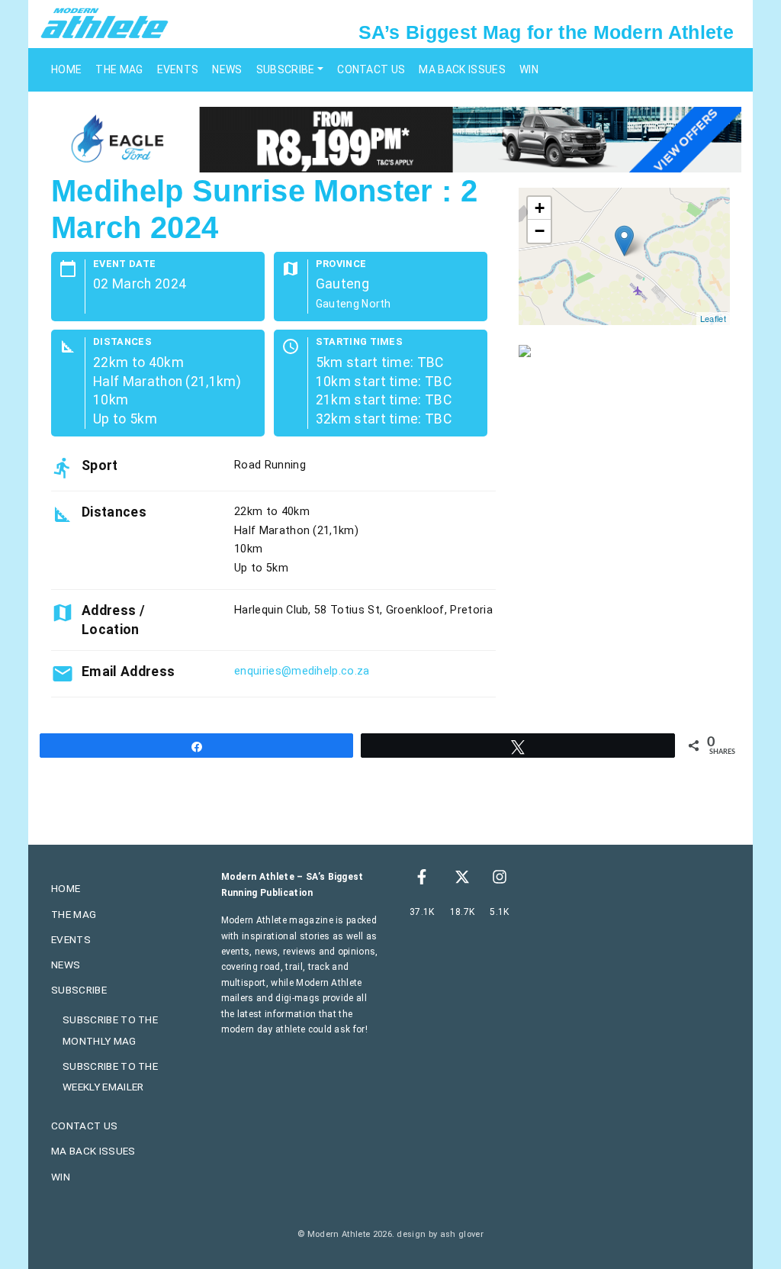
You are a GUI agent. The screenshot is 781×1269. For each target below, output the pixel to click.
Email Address (128, 671)
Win (528, 69)
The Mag (119, 69)
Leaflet (713, 318)
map (622, 256)
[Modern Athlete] (104, 22)
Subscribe (285, 69)
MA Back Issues (462, 69)
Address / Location (113, 619)
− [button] (540, 230)
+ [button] (540, 207)
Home (66, 69)
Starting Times (359, 342)
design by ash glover (440, 1234)
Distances (122, 342)
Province (341, 264)
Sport (100, 465)
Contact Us (371, 69)
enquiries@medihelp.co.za (302, 671)
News (227, 69)
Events (178, 69)
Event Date (124, 264)
